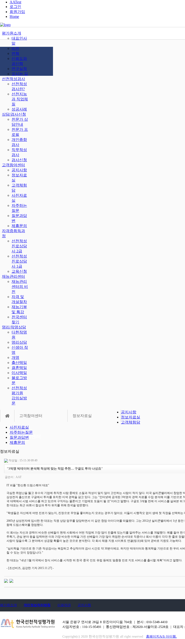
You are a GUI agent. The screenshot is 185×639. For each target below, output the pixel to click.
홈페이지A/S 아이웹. (161, 636)
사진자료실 (19, 427)
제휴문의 (19, 226)
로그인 (15, 7)
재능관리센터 (13, 276)
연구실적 (19, 69)
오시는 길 (20, 74)
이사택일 (19, 373)
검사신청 (19, 160)
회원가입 (17, 12)
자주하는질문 (21, 432)
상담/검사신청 (14, 114)
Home (14, 16)
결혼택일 (19, 368)
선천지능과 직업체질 (20, 99)
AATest (15, 2)
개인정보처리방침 (37, 605)
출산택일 (19, 363)
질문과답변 (19, 437)
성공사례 (19, 109)
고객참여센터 (13, 165)
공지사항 (19, 170)
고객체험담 (130, 422)
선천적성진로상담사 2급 (19, 246)
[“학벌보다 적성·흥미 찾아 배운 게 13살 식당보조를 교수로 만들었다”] (11, 580)
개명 (15, 357)
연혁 (15, 53)
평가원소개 (11, 33)
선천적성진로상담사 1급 (19, 261)
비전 (15, 48)
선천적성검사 (13, 79)
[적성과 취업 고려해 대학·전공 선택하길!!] (6, 580)
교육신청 (19, 271)
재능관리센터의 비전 (20, 286)
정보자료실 (130, 417)
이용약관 (64, 605)
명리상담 (19, 342)
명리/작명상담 (14, 327)
